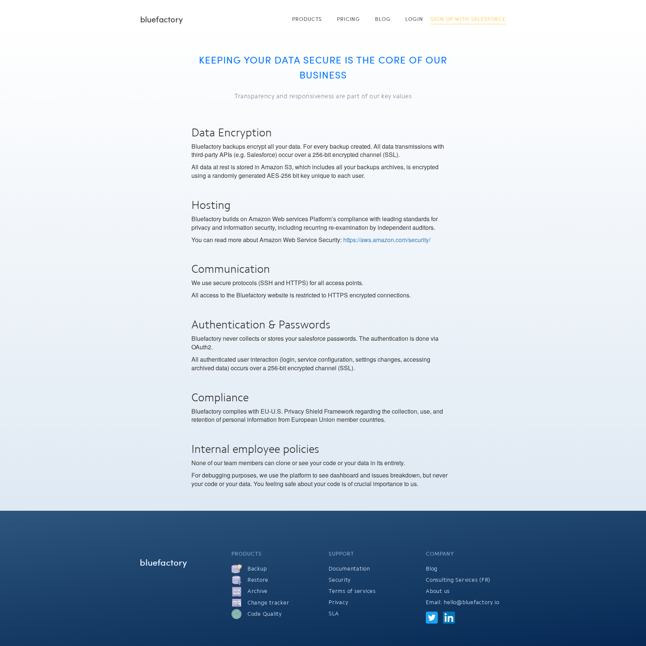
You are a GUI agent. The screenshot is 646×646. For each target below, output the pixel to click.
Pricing (348, 18)
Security (340, 580)
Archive (257, 591)
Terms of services (352, 591)
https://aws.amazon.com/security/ (386, 239)
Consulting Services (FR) (458, 580)
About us (438, 591)
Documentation (349, 568)
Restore (257, 580)
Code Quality (264, 614)
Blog (382, 18)
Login (414, 18)
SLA (334, 613)
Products (307, 18)
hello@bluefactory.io (471, 602)
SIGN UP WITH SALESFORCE (468, 18)
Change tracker (267, 602)
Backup (256, 568)
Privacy (338, 602)
